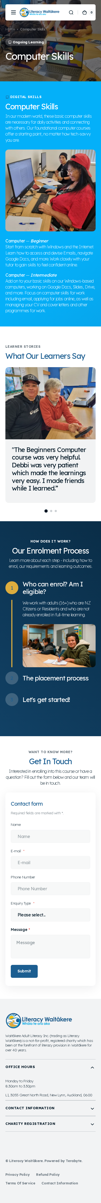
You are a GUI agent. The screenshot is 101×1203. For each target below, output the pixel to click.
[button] (13, 12)
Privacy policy (17, 1174)
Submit (24, 971)
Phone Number (23, 877)
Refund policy (48, 1174)
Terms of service (20, 1183)
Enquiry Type (21, 903)
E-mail (16, 851)
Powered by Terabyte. (63, 1161)
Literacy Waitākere (26, 1161)
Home (10, 29)
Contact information (59, 1183)
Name (15, 824)
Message (19, 929)
